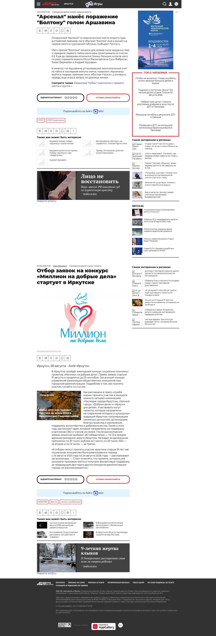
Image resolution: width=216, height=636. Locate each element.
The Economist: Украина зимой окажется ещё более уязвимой (158, 230)
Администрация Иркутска (49, 351)
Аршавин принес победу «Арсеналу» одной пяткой (61, 142)
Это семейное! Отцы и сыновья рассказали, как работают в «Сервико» (64, 534)
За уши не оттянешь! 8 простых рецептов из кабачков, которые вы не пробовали (162, 302)
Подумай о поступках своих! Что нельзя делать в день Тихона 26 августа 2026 (155, 92)
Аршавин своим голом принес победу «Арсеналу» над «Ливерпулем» (64, 152)
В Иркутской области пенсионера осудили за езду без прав (111, 533)
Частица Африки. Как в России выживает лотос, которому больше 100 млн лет (161, 321)
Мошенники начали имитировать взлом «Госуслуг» (159, 211)
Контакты (60, 583)
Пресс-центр (138, 583)
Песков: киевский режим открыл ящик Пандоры (159, 240)
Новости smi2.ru (46, 201)
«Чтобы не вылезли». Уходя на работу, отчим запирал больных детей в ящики (155, 81)
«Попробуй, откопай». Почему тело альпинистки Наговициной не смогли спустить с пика (161, 175)
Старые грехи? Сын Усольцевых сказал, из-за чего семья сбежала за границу (161, 146)
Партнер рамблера (81, 625)
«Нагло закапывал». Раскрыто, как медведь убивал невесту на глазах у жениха (161, 155)
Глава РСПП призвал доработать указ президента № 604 (159, 250)
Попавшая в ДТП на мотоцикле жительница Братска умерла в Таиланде (156, 128)
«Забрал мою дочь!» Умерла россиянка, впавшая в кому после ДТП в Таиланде (155, 104)
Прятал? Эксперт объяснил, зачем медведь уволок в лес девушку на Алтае (160, 165)
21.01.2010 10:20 (43, 12)
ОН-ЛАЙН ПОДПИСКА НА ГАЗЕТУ (161, 583)
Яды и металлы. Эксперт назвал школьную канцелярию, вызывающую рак (159, 194)
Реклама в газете (96, 583)
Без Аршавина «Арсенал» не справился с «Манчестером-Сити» (111, 142)
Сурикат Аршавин (58, 160)
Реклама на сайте (76, 583)
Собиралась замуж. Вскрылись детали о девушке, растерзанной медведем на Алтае (160, 312)
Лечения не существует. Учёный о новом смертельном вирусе (160, 183)
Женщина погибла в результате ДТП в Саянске (155, 115)
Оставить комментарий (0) (108, 98)
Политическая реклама (118, 583)
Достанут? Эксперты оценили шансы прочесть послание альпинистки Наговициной (162, 273)
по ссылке (79, 386)
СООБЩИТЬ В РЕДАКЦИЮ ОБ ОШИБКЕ (72, 586)
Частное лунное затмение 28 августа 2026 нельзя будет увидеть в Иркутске (63, 525)
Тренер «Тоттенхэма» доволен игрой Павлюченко (109, 151)
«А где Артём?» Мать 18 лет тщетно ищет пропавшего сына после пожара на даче (161, 292)
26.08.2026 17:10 (44, 266)
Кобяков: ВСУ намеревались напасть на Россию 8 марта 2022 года (161, 220)
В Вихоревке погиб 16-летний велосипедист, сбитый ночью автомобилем (109, 525)
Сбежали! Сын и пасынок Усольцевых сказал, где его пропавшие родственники (162, 283)
